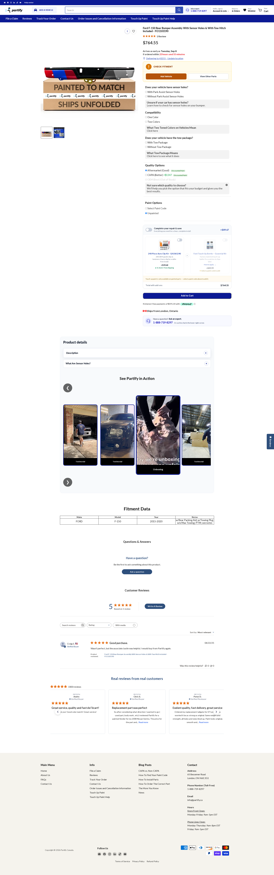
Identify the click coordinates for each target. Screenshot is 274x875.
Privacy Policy (138, 861)
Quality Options (155, 165)
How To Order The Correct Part (154, 783)
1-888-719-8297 (199, 11)
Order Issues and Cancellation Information (102, 18)
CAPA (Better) (167, 175)
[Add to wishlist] (133, 31)
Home (44, 770)
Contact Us (67, 18)
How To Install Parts (149, 779)
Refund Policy (153, 861)
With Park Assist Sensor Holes (163, 91)
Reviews (27, 18)
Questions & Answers (137, 541)
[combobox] (99, 625)
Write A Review (155, 606)
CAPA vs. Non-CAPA (149, 770)
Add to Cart (187, 295)
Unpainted (153, 213)
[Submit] (179, 10)
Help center (29, 2)
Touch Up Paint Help (163, 18)
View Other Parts (208, 76)
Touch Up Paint (139, 18)
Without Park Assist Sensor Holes (165, 96)
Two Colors (153, 121)
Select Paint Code (156, 208)
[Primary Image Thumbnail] (46, 132)
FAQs (43, 779)
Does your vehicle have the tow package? (169, 138)
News (141, 792)
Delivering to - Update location (164, 58)
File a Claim (12, 18)
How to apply (210, 265)
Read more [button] (82, 722)
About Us (45, 775)
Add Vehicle (166, 76)
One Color (153, 117)
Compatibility (153, 112)
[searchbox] (70, 625)
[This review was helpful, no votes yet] (206, 665)
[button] (58, 712)
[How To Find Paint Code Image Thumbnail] (59, 132)
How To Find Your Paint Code (153, 775)
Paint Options (153, 202)
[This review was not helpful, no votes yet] (211, 665)
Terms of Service (122, 861)
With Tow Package (157, 142)
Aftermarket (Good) (166, 170)
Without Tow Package (159, 146)
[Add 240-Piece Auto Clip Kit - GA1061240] (179, 239)
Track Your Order (46, 18)
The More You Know (149, 788)
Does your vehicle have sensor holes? (166, 87)
